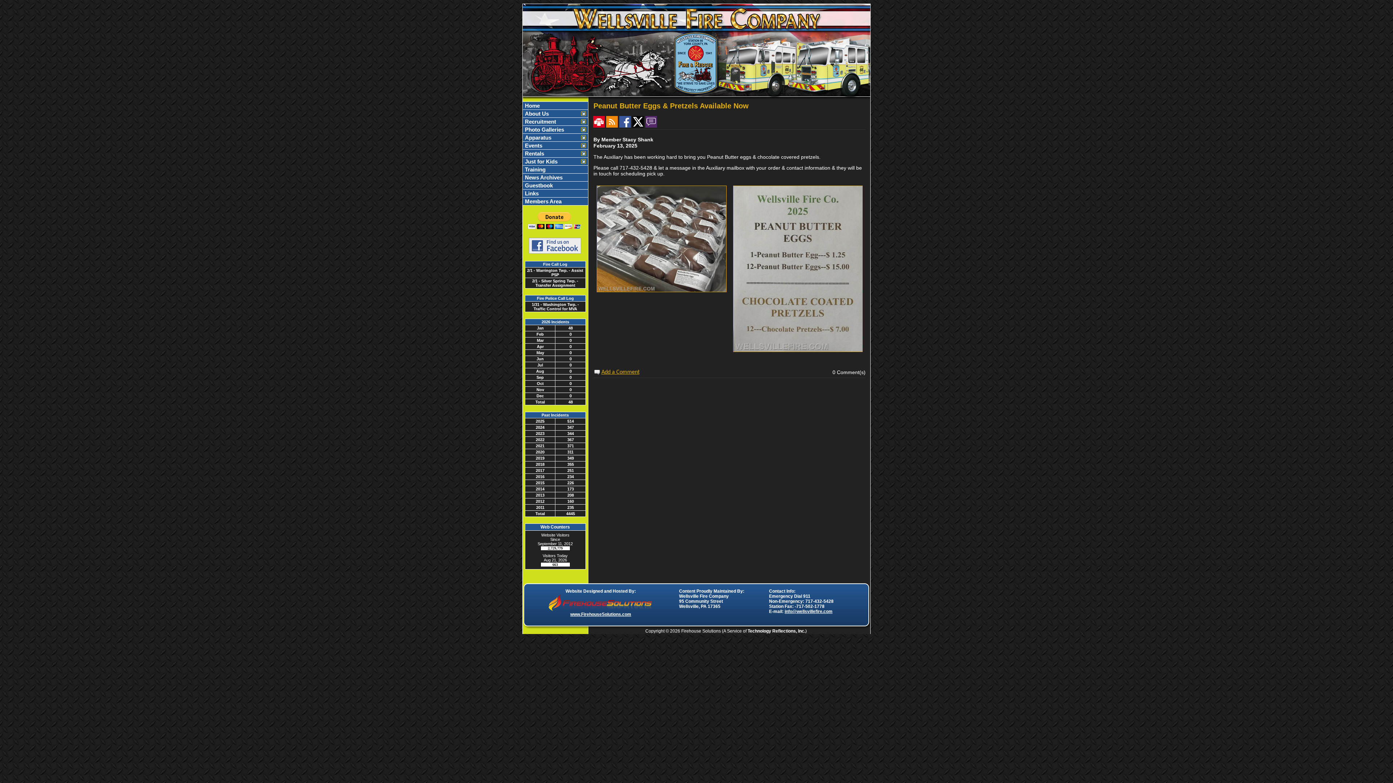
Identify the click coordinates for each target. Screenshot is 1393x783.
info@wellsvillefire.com (809, 611)
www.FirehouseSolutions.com (600, 614)
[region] (555, 153)
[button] (551, 114)
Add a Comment (620, 372)
